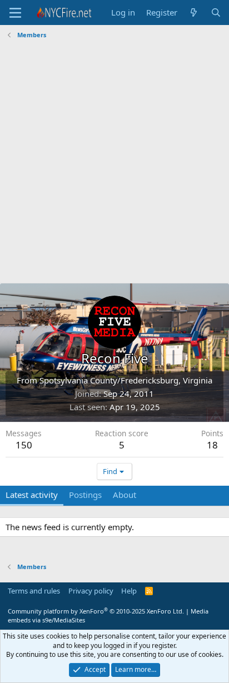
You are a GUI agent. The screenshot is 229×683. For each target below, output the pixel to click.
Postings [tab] (85, 494)
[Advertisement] (114, 162)
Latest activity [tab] (32, 494)
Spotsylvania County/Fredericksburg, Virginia (125, 380)
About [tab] (124, 494)
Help (129, 591)
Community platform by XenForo (96, 611)
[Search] (216, 12)
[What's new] (194, 12)
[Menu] (15, 13)
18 (212, 444)
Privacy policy (90, 591)
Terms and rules (34, 591)
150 (24, 444)
